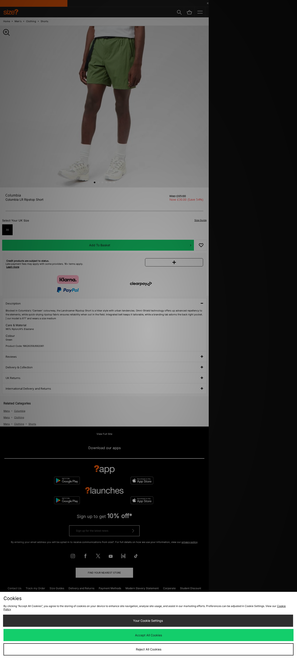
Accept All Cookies (148, 635)
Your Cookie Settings (148, 620)
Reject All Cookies (148, 649)
